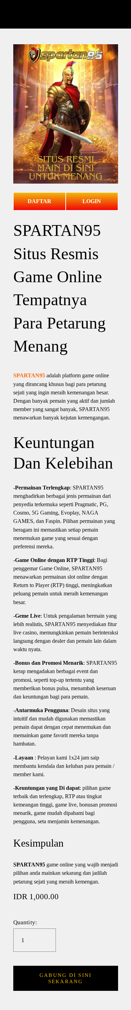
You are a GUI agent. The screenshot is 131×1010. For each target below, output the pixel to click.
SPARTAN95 (29, 375)
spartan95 (65, 14)
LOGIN (91, 201)
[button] (65, 978)
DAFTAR (39, 201)
